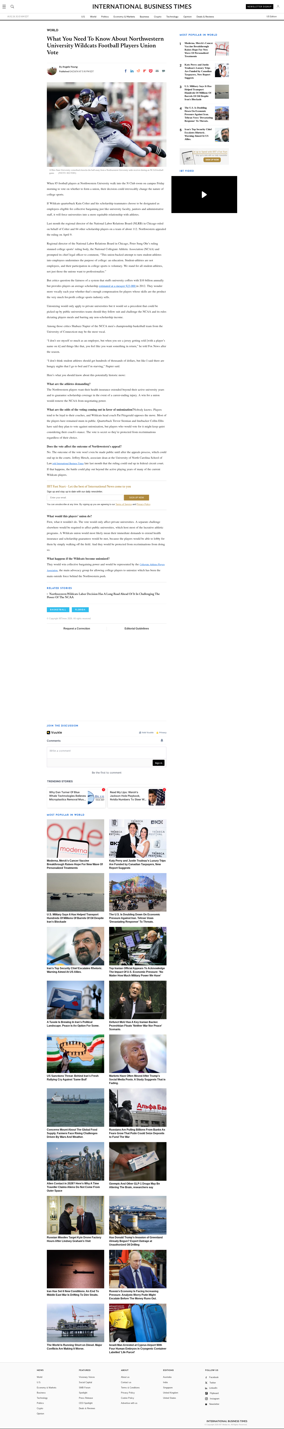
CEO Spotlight (86, 1403)
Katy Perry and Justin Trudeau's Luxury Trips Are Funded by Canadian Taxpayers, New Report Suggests (137, 864)
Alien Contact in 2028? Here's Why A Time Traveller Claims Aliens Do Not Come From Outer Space (73, 1187)
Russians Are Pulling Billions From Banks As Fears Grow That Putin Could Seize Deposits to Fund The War (137, 1133)
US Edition (272, 16)
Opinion (187, 16)
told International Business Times (68, 463)
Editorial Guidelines (137, 628)
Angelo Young (70, 66)
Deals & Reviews (205, 16)
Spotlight (83, 1392)
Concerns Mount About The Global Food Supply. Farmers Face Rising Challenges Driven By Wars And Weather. (72, 1133)
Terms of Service (124, 504)
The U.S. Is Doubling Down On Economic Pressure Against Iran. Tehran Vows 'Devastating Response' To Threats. (134, 918)
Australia (167, 1377)
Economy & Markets (124, 16)
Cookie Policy (127, 1398)
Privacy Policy (143, 504)
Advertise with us (129, 1403)
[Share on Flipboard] (145, 71)
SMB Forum (84, 1387)
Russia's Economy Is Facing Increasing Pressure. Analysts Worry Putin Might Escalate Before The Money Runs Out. (133, 1295)
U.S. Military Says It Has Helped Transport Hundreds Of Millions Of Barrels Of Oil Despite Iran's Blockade (75, 918)
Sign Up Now (212, 160)
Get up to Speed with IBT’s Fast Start (209, 152)
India (165, 1382)
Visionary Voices (87, 1377)
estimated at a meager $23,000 (117, 286)
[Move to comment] (163, 71)
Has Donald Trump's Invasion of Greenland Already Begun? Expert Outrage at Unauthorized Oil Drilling (136, 1241)
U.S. (83, 16)
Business (144, 16)
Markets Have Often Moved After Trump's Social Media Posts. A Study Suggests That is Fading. (137, 1079)
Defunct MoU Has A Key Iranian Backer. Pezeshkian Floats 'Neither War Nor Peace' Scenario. (135, 1026)
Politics (105, 16)
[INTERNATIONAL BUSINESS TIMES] (142, 7)
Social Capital (85, 1382)
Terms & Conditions (130, 1387)
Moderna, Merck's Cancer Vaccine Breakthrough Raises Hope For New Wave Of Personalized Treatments (75, 864)
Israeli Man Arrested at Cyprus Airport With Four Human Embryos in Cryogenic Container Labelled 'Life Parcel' (137, 1349)
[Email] (157, 71)
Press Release (86, 1398)
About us (125, 1377)
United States (169, 1398)
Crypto (157, 16)
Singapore (168, 1387)
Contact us (126, 1382)
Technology (172, 16)
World (93, 16)
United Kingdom (170, 1392)
